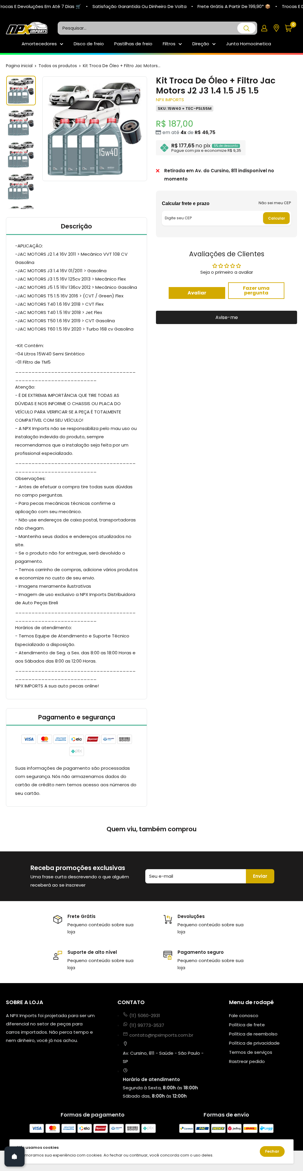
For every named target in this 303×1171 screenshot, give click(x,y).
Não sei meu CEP (275, 203)
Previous (41, 129)
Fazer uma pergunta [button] (256, 290)
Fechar (272, 1151)
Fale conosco (243, 1015)
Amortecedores (39, 44)
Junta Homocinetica (248, 44)
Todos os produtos (57, 66)
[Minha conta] (264, 28)
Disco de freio (89, 44)
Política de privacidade (254, 1043)
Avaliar (197, 292)
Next (148, 129)
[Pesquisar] (246, 28)
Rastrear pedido (247, 1061)
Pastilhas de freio (133, 44)
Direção (200, 44)
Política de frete (247, 1025)
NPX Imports (170, 99)
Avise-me (226, 317)
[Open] (14, 1156)
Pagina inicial (19, 66)
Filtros (169, 44)
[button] (291, 28)
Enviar (260, 876)
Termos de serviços (250, 1052)
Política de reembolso (253, 1034)
